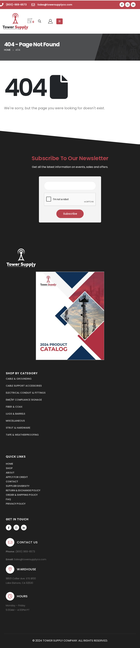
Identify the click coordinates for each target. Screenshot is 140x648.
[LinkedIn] (133, 4)
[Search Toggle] (40, 21)
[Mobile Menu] (59, 21)
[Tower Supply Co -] (12, 21)
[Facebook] (122, 4)
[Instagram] (127, 4)
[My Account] (50, 21)
